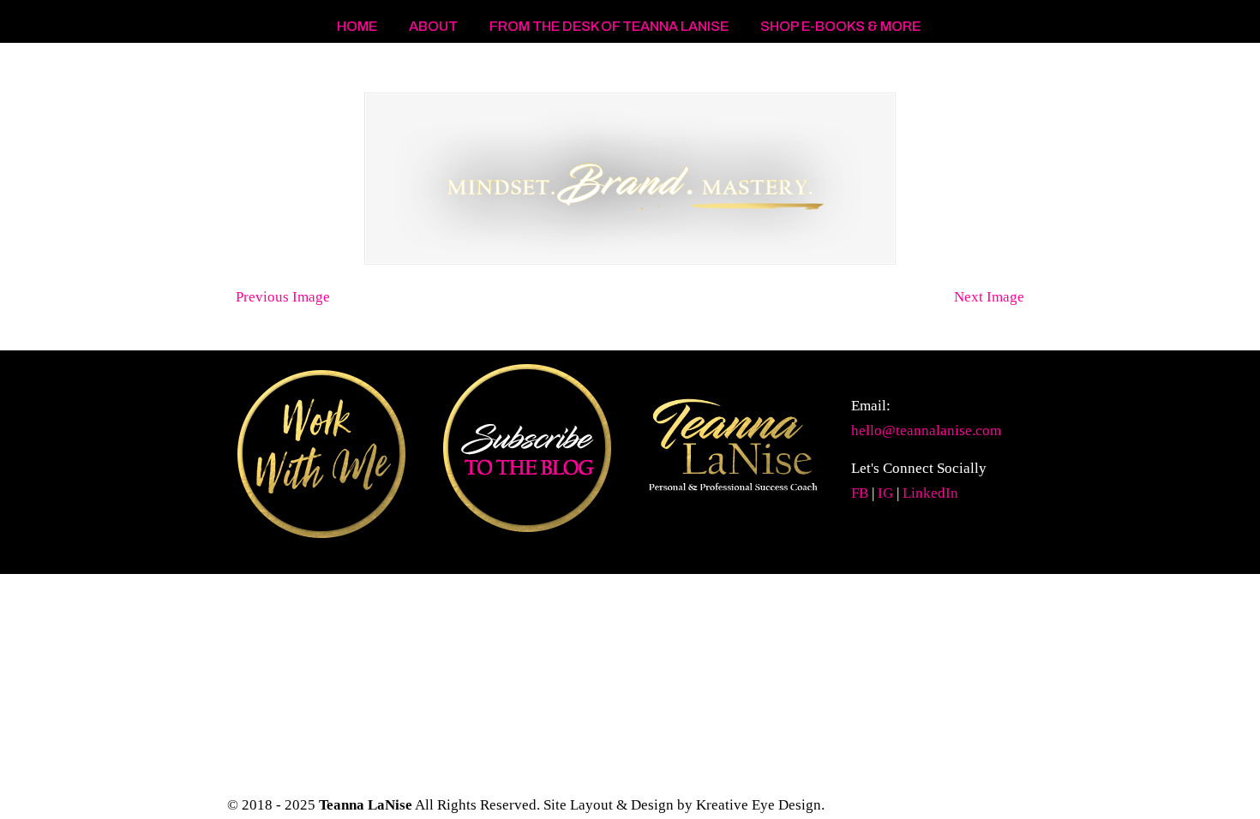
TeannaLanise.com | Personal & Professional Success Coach (364, 69)
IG (885, 493)
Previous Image (283, 297)
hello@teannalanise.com (926, 430)
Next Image (989, 297)
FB (859, 493)
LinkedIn (930, 493)
